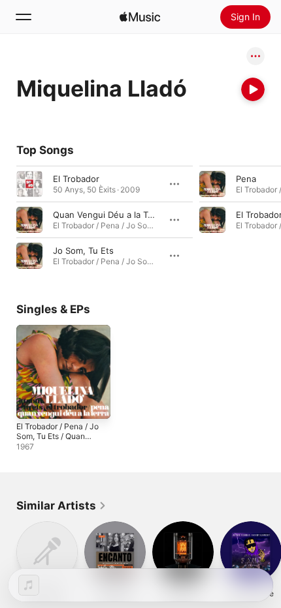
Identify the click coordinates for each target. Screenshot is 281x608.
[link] (61, 505)
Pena (246, 179)
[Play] (253, 89)
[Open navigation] (23, 17)
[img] (140, 17)
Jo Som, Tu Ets (83, 250)
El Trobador (76, 179)
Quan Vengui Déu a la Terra (108, 214)
